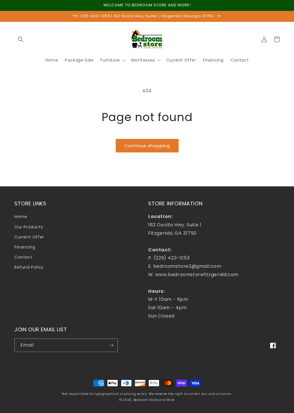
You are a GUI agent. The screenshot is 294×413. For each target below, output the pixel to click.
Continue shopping (147, 146)
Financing (24, 247)
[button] (20, 39)
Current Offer (29, 237)
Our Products (28, 227)
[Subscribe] (111, 345)
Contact (23, 257)
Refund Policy (29, 267)
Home (20, 216)
